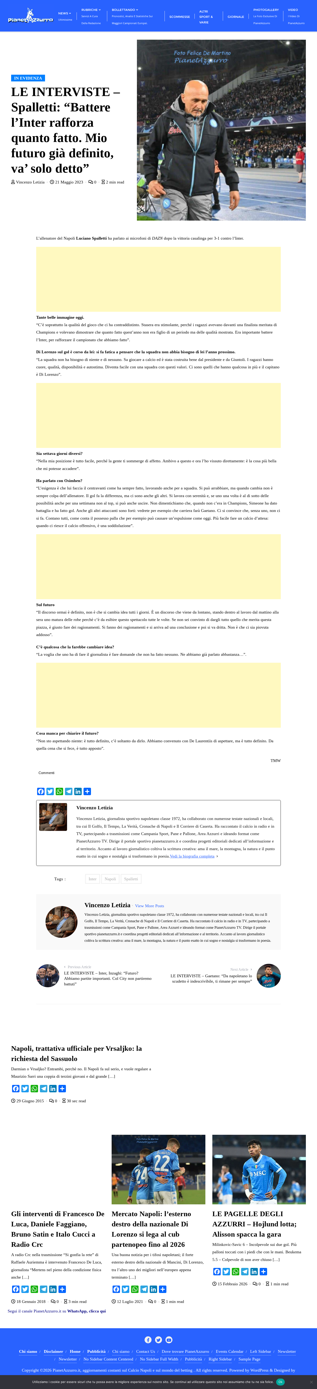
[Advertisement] (158, 279)
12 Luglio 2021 (130, 1301)
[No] (311, 1382)
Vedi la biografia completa (192, 856)
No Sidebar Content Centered (108, 1359)
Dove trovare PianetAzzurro (185, 1351)
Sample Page (249, 1359)
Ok (280, 1382)
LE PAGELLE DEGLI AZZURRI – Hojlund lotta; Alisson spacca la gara (254, 1224)
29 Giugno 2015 (30, 1101)
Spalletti (131, 879)
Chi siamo (120, 1351)
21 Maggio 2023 (69, 182)
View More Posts (149, 905)
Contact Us (145, 1351)
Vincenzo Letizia (30, 182)
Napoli (110, 879)
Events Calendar (229, 1351)
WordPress (259, 1370)
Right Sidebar (220, 1359)
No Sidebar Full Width (159, 1359)
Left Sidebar (260, 1351)
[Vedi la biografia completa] (217, 856)
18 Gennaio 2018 (31, 1301)
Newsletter (287, 1351)
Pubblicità (193, 1359)
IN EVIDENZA (28, 78)
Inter (93, 879)
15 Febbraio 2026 (233, 1284)
